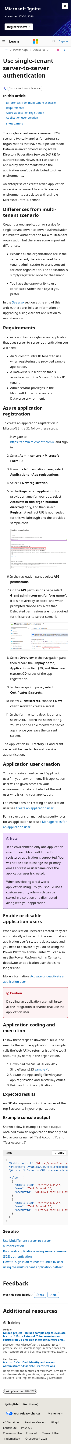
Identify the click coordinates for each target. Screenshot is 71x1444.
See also (18, 302)
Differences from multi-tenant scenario (31, 102)
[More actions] (64, 50)
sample (40, 1069)
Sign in (63, 41)
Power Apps (20, 49)
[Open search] (54, 41)
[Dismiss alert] (65, 6)
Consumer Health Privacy (19, 1433)
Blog (54, 1422)
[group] (35, 1190)
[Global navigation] (4, 41)
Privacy (25, 1428)
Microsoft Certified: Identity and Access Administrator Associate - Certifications (29, 1364)
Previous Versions (35, 1422)
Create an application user (34, 808)
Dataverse (39, 49)
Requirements (15, 108)
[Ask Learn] (58, 50)
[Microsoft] (35, 41)
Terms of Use (50, 1433)
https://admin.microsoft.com (31, 442)
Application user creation (22, 117)
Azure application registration (25, 112)
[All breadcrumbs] (6, 50)
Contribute (10, 1428)
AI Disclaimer (11, 1422)
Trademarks (10, 1438)
